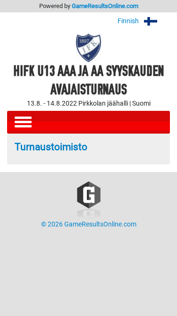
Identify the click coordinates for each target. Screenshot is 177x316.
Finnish (129, 21)
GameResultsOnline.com (105, 5)
